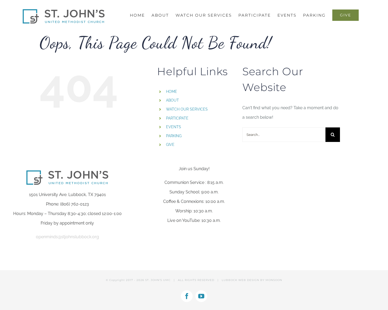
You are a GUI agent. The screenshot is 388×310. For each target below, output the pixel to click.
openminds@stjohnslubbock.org (67, 236)
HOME (171, 91)
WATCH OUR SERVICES (187, 109)
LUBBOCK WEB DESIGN (240, 280)
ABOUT (172, 100)
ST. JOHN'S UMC (158, 280)
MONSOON (274, 280)
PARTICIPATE (177, 118)
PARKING (174, 136)
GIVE (170, 144)
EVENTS (173, 127)
